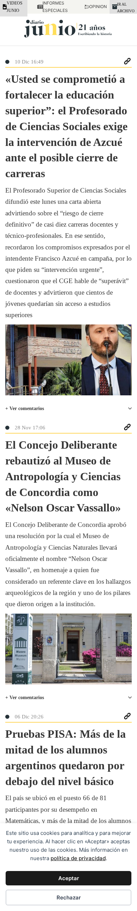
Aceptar (68, 878)
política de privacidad (78, 858)
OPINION (94, 6)
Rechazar (69, 897)
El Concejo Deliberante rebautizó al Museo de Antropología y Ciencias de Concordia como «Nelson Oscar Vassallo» (63, 476)
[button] (68, 408)
